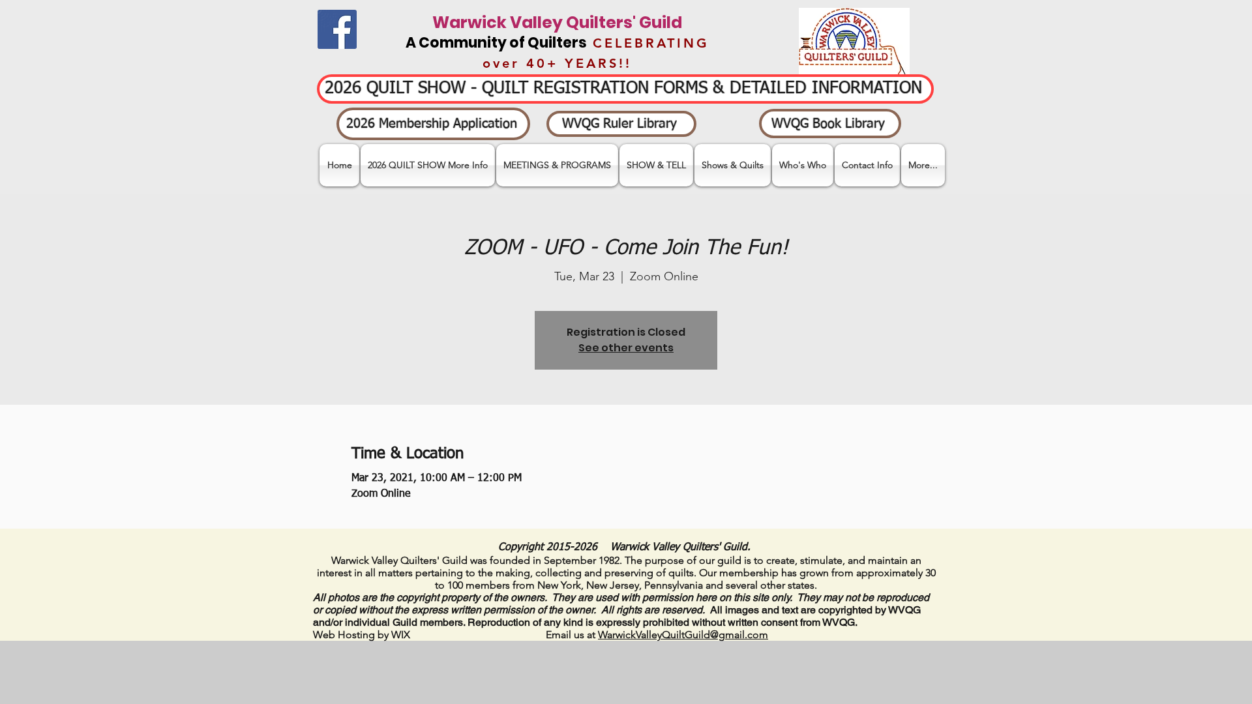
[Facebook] (337, 29)
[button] (656, 165)
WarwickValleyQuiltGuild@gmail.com (683, 634)
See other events (626, 347)
